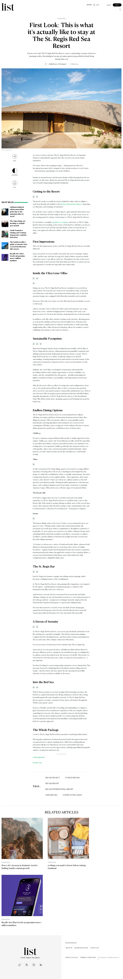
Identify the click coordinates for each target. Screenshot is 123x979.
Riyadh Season (70, 943)
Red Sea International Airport (71, 204)
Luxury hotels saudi (72, 795)
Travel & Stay (61, 18)
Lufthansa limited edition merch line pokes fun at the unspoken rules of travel (17, 212)
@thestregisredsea (39, 757)
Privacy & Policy (71, 957)
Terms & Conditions (88, 957)
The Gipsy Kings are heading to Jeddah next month (17, 223)
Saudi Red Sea (51, 795)
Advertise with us (81, 948)
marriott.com (37, 763)
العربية (109, 5)
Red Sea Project (52, 778)
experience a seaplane (60, 222)
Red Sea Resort (52, 783)
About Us (68, 948)
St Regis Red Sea (72, 778)
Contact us (94, 948)
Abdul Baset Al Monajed (57, 64)
